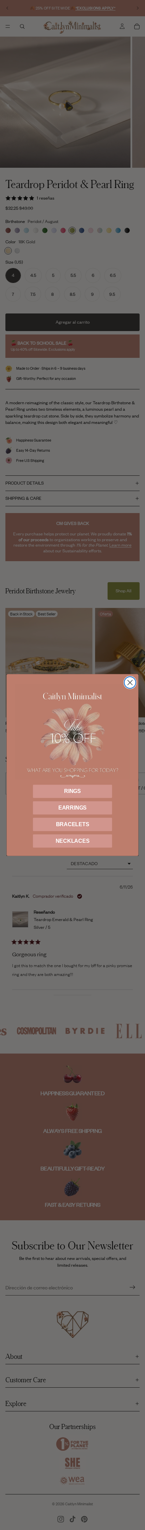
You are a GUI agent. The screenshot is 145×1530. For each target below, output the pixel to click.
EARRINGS (72, 808)
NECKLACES (73, 841)
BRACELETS (72, 824)
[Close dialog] (130, 682)
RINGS (72, 791)
